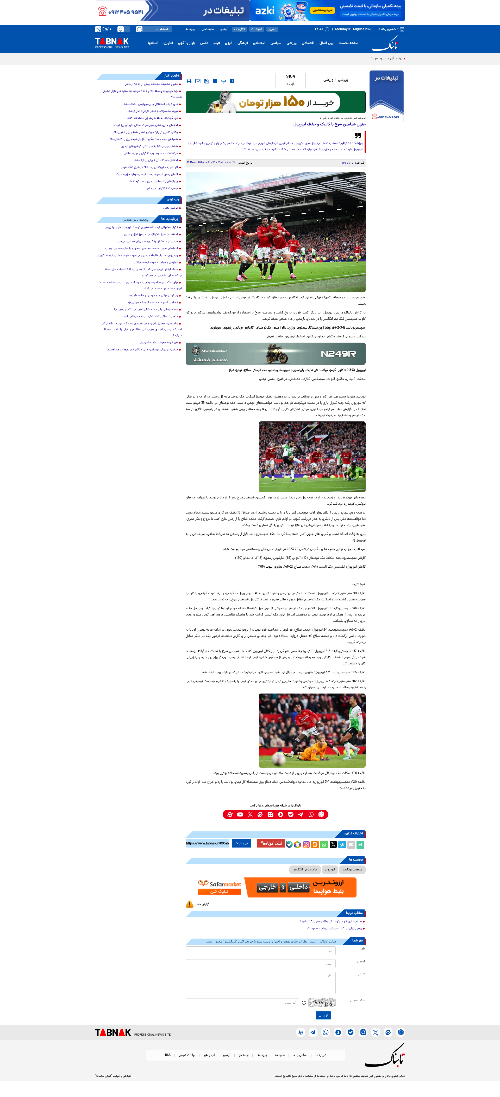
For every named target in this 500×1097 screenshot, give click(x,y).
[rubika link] (321, 814)
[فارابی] (276, 102)
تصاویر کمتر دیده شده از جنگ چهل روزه (153, 302)
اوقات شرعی (187, 1055)
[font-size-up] (232, 81)
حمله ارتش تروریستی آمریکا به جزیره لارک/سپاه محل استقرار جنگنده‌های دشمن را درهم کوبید (142, 272)
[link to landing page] (386, 43)
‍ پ (223, 81)
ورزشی (292, 43)
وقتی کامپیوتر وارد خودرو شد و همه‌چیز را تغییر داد (146, 132)
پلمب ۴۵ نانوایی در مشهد (161, 188)
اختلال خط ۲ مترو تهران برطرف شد (156, 160)
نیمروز (272, 29)
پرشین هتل (170, 208)
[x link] (250, 814)
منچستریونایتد (352, 869)
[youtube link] (240, 814)
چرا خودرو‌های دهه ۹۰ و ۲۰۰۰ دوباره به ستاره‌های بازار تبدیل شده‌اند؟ (142, 94)
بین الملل (327, 43)
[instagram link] (270, 814)
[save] (206, 81)
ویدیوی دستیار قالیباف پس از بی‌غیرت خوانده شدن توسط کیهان (137, 255)
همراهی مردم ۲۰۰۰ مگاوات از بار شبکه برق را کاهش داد (144, 139)
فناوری (168, 43)
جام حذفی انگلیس (305, 869)
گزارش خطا (203, 904)
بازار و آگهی (186, 43)
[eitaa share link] (315, 845)
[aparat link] (230, 814)
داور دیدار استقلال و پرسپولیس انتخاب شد (150, 104)
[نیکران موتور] (276, 354)
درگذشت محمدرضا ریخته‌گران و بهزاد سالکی (151, 153)
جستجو (243, 1055)
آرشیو (224, 29)
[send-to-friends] (198, 81)
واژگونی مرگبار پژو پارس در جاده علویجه (153, 295)
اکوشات (256, 29)
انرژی (228, 43)
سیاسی (276, 43)
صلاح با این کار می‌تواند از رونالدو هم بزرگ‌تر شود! (331, 921)
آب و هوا (209, 1055)
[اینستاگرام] (306, 844)
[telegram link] (301, 814)
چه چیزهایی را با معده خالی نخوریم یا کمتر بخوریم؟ (146, 309)
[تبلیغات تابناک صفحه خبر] (387, 96)
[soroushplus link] (280, 814)
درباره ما (320, 1055)
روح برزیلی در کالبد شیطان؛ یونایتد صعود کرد (334, 928)
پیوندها (190, 29)
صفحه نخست (348, 43)
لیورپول (330, 869)
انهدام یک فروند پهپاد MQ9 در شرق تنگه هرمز (149, 167)
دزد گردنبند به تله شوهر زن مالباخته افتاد (152, 118)
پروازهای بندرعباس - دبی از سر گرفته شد (153, 181)
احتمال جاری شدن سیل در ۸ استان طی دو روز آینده (146, 125)
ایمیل (361, 961)
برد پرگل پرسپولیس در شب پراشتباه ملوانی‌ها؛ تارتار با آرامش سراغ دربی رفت (345, 58)
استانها (153, 43)
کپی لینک (241, 843)
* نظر (361, 974)
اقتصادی (308, 43)
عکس (204, 43)
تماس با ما (300, 1055)
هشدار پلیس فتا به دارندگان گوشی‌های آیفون (149, 146)
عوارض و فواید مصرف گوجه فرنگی (156, 262)
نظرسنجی (208, 29)
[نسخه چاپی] (360, 845)
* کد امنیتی (357, 1000)
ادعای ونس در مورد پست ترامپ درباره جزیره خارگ (147, 174)
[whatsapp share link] (324, 845)
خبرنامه (280, 1055)
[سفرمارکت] (276, 887)
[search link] (139, 29)
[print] (189, 81)
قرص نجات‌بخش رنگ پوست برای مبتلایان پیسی (147, 241)
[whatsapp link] (311, 814)
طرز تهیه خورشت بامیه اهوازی (159, 343)
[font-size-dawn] (214, 81)
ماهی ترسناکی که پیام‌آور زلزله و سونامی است (150, 317)
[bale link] (291, 814)
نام (363, 949)
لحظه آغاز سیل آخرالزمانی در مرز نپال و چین (151, 234)
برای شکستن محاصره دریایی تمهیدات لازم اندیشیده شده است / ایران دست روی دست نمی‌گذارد (140, 285)
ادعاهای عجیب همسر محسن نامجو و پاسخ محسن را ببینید (141, 248)
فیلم (217, 43)
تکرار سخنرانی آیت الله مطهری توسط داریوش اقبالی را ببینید (141, 227)
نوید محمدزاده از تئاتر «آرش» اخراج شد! (153, 111)
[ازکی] (327, 10)
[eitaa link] (260, 814)
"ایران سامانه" (103, 1076)
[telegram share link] (342, 845)
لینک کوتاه (273, 843)
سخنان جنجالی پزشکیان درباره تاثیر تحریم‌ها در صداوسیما (142, 350)
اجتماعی (259, 43)
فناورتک (239, 29)
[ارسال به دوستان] (351, 845)
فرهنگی (243, 43)
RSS (168, 1055)
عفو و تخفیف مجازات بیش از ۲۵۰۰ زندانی (151, 84)
